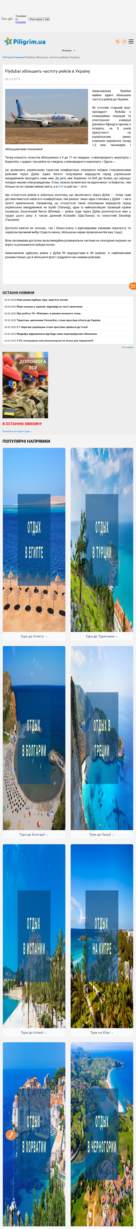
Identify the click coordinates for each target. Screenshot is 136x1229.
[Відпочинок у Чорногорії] (102, 1134)
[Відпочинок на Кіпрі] (102, 936)
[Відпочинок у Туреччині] (102, 540)
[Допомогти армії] (25, 417)
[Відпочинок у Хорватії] (34, 1134)
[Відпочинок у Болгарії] (34, 738)
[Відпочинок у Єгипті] (34, 540)
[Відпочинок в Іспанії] (34, 936)
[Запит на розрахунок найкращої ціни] (132, 286)
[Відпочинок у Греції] (102, 738)
